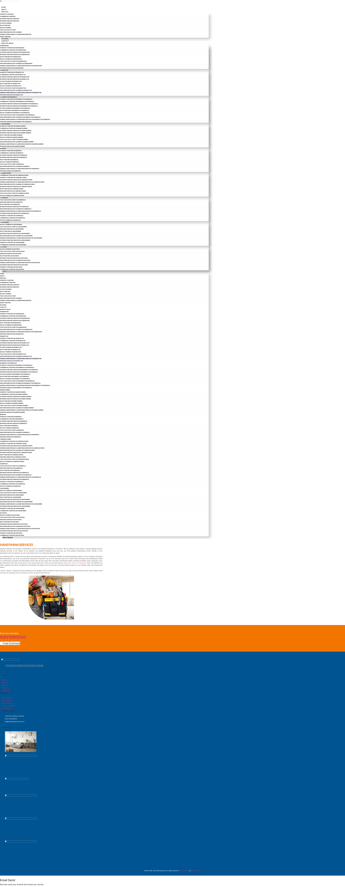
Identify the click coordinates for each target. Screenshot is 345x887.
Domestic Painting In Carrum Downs (13, 177)
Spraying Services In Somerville (11, 202)
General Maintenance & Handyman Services (15, 34)
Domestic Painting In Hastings (11, 267)
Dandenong (4, 46)
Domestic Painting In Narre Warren (13, 126)
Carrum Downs (5, 173)
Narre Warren (5, 124)
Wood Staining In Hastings (10, 249)
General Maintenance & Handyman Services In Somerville (20, 211)
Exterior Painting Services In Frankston (14, 77)
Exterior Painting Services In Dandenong (15, 52)
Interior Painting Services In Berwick (13, 157)
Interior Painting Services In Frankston (14, 79)
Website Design (184, 871)
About (4, 9)
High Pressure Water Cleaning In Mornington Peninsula (20, 117)
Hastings (3, 247)
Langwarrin (4, 222)
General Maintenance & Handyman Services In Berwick (19, 169)
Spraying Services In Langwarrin (12, 229)
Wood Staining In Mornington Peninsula (15, 113)
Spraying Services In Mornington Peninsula (16, 122)
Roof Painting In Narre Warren (11, 135)
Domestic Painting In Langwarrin (12, 242)
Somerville (4, 198)
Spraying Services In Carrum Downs (13, 191)
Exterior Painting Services (9, 19)
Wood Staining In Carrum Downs (12, 195)
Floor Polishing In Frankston (11, 81)
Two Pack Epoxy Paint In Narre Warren (14, 139)
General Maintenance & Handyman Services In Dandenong (21, 66)
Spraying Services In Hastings (11, 254)
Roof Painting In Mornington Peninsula (14, 110)
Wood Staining (5, 28)
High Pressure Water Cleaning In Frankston (16, 90)
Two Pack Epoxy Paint (8, 30)
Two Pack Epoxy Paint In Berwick (12, 164)
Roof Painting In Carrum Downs (11, 189)
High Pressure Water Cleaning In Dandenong (16, 63)
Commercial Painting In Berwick (11, 153)
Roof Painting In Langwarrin (10, 231)
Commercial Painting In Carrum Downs (14, 175)
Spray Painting (5, 37)
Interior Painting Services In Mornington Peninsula (19, 106)
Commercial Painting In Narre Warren (13, 128)
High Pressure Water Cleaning (11, 32)
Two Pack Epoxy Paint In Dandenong (13, 61)
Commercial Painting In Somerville (12, 218)
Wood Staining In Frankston (10, 86)
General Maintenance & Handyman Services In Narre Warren (21, 144)
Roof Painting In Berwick (9, 160)
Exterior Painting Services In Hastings (14, 265)
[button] (104, 271)
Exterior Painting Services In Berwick (13, 155)
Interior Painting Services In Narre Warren (15, 133)
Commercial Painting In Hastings (12, 269)
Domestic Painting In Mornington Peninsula (16, 99)
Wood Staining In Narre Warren (11, 137)
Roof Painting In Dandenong (10, 57)
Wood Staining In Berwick (9, 162)
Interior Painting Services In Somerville (14, 207)
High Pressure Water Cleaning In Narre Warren (17, 142)
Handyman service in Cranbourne (75, 563)
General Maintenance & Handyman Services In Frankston (20, 92)
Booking (4, 39)
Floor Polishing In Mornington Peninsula (15, 108)
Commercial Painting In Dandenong (13, 50)
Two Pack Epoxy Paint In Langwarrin (13, 227)
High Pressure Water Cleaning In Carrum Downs (17, 184)
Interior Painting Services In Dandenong (15, 54)
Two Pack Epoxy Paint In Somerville (13, 200)
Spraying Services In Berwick (10, 171)
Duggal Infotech (196, 871)
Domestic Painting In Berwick (11, 151)
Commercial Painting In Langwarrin (13, 245)
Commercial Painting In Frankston (12, 75)
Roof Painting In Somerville (10, 204)
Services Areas (7, 43)
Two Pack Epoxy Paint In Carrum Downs (14, 193)
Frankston (4, 70)
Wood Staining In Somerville (10, 220)
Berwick (3, 148)
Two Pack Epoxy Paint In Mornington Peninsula (17, 115)
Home (3, 7)
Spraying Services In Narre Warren (12, 146)
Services (4, 12)
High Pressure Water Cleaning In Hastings (15, 260)
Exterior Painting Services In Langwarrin (15, 240)
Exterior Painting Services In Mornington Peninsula (19, 104)
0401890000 (13, 637)
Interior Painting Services (9, 21)
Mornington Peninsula (8, 97)
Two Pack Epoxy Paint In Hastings (12, 251)
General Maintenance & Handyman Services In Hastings (20, 262)
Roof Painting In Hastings (9, 256)
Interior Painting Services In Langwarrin (15, 233)
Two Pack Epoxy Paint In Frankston (13, 88)
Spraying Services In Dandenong (12, 68)
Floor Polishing (6, 23)
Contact (5, 41)
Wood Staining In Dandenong (11, 59)
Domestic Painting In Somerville (11, 216)
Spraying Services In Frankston (11, 95)
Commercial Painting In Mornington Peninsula (17, 101)
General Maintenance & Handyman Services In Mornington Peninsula (25, 119)
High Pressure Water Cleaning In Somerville (15, 209)
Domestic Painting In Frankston (12, 72)
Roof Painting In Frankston (10, 84)
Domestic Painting (7, 14)
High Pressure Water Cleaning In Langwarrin (16, 236)
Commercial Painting (7, 16)
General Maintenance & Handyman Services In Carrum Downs (22, 182)
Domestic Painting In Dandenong (12, 48)
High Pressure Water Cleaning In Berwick (15, 166)
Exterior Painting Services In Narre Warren (15, 130)
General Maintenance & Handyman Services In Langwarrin (21, 238)
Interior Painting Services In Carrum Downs (16, 186)
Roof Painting (5, 25)
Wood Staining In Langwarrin (11, 224)
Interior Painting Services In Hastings (14, 258)
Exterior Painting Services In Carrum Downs (16, 180)
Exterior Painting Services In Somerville (14, 213)
